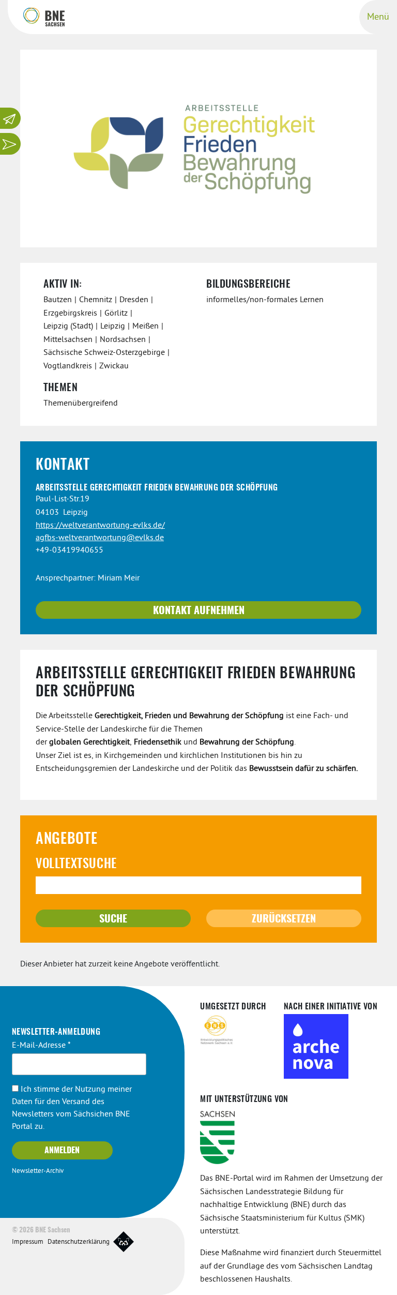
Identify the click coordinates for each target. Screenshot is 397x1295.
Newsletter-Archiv (38, 1171)
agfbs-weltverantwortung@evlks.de (100, 538)
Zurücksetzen (284, 919)
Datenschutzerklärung (79, 1242)
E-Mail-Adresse (41, 1045)
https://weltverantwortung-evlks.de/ (100, 525)
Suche (113, 919)
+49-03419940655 (69, 550)
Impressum (27, 1242)
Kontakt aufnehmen (199, 611)
